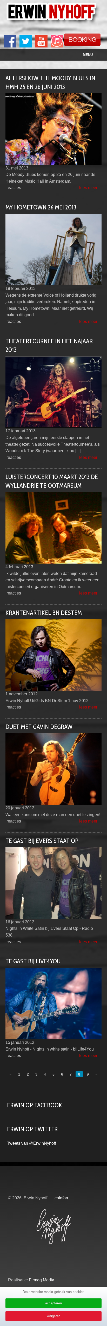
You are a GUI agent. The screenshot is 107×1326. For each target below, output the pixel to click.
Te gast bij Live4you (33, 961)
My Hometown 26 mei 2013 (40, 207)
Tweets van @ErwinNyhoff (31, 1143)
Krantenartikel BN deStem (43, 612)
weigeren (53, 1316)
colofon (61, 1198)
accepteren (53, 1303)
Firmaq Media (41, 1280)
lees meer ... (90, 187)
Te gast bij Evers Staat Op (41, 840)
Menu (88, 55)
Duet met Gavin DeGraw (38, 726)
